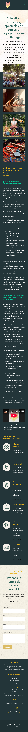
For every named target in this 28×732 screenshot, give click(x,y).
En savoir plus (15, 459)
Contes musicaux (14, 682)
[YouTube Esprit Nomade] (14, 708)
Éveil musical (14, 678)
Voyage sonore (14, 676)
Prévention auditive (14, 684)
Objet (4, 624)
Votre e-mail (6, 616)
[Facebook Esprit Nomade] (11, 708)
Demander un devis (14, 711)
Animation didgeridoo (14, 680)
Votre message (7, 632)
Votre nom (6, 608)
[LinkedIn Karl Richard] (17, 708)
